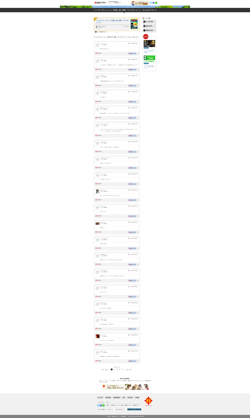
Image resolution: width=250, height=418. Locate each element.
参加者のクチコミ (136, 405)
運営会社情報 (108, 397)
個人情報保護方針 (117, 397)
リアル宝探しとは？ (113, 405)
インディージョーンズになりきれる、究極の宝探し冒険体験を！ (149, 51)
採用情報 (137, 397)
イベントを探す (121, 405)
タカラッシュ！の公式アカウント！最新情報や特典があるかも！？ (149, 66)
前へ (108, 369)
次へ (126, 369)
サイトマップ (100, 397)
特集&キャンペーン (128, 405)
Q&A (124, 397)
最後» (131, 369)
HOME (107, 405)
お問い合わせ (130, 397)
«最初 (103, 369)
